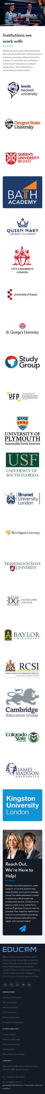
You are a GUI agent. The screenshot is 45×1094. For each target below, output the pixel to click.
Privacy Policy (29, 1085)
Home (7, 20)
